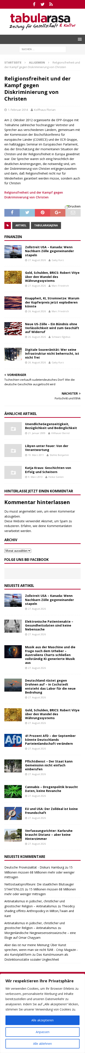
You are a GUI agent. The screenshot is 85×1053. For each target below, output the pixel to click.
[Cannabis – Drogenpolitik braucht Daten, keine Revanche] (13, 791)
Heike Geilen (56, 476)
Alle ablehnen (42, 1044)
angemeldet (27, 511)
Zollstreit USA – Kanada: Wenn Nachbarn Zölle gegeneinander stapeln (49, 251)
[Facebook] (34, 4)
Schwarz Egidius (61, 336)
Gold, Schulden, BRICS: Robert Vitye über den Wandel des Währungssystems (52, 276)
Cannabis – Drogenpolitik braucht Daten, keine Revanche (51, 789)
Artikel (20, 225)
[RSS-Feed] (51, 4)
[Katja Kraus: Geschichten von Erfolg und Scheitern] (13, 472)
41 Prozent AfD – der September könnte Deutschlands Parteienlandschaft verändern (50, 740)
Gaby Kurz (58, 260)
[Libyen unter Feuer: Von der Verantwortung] (13, 450)
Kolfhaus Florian (45, 110)
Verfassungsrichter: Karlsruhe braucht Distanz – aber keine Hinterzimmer (49, 835)
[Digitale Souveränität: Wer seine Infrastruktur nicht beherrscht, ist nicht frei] (13, 354)
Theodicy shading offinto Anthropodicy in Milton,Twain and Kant (39, 911)
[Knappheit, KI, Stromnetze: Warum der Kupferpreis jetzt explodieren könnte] (13, 302)
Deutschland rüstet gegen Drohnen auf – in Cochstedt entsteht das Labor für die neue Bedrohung (50, 686)
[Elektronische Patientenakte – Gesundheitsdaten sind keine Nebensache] (13, 626)
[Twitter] (42, 4)
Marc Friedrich (60, 285)
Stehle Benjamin (59, 455)
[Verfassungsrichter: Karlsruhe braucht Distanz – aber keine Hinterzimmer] (13, 835)
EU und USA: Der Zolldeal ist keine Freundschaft (51, 811)
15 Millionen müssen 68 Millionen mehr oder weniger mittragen (39, 872)
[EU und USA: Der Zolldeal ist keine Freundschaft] (13, 813)
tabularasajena (46, 225)
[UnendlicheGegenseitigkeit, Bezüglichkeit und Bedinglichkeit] (13, 428)
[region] (42, 1013)
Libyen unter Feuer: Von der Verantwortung (46, 448)
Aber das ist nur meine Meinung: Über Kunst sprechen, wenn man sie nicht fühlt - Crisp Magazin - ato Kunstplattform (41, 950)
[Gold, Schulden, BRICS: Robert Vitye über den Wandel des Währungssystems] (13, 277)
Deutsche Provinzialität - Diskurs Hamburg (34, 867)
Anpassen (42, 1032)
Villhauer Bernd (60, 433)
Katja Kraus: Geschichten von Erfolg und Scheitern (48, 470)
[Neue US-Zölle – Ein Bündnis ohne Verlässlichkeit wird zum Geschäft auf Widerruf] (13, 328)
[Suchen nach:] (42, 49)
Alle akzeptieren (42, 1020)
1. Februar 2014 (18, 110)
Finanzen (13, 236)
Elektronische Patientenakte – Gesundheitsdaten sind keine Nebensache (49, 625)
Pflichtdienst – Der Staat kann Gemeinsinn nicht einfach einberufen (49, 765)
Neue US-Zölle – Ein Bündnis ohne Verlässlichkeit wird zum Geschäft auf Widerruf (52, 328)
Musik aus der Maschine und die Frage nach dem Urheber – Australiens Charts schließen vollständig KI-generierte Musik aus (50, 655)
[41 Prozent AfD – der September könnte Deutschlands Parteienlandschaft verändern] (13, 740)
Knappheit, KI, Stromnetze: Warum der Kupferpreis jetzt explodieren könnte (52, 302)
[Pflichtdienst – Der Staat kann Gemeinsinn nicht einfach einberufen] (13, 765)
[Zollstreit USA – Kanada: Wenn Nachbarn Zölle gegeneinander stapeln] (13, 251)
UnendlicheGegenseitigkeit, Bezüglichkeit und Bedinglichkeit (51, 426)
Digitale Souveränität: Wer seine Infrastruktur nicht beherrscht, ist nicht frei (52, 353)
